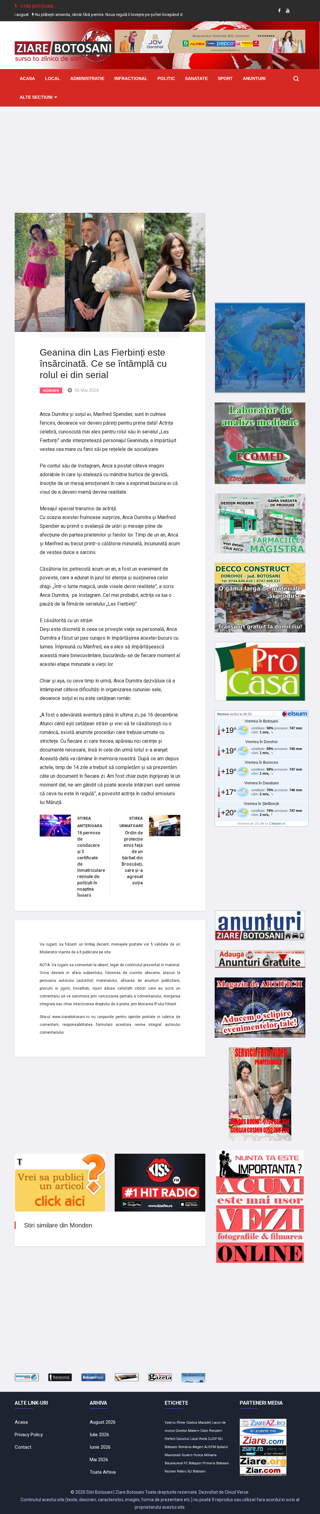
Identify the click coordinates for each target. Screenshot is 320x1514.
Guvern (187, 1455)
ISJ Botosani (197, 1471)
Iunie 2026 (100, 1447)
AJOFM (210, 1447)
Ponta (203, 1439)
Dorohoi (181, 1431)
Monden (51, 390)
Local (52, 78)
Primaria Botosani (215, 1463)
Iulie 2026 (99, 1434)
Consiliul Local (187, 1439)
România (185, 1447)
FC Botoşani (193, 1463)
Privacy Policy (29, 1434)
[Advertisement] (160, 155)
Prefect (170, 1439)
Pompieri (215, 1431)
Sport (225, 78)
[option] (86, 15)
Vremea (223, 714)
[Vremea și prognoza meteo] (295, 714)
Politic (166, 78)
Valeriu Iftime (175, 1423)
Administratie (87, 78)
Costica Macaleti (198, 1423)
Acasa (27, 78)
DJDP (212, 1439)
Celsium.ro (277, 823)
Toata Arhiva (103, 1472)
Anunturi (254, 78)
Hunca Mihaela (205, 1455)
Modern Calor (198, 1431)
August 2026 (103, 1422)
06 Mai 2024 (87, 390)
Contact (23, 1447)
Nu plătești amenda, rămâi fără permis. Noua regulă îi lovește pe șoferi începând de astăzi (86, 14)
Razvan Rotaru (176, 1471)
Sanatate (196, 78)
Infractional (131, 78)
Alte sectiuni (36, 97)
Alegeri (197, 1447)
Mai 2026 (99, 1459)
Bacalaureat (174, 1463)
